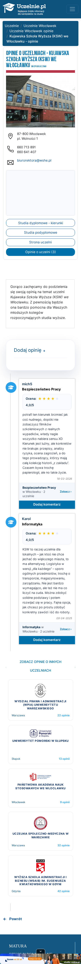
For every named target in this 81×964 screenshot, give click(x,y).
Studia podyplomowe (40, 232)
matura (18, 946)
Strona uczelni (40, 242)
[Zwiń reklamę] (40, 951)
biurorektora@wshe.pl (34, 160)
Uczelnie (12, 26)
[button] (43, 351)
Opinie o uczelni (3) (40, 252)
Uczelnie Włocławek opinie (31, 31)
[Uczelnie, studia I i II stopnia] (24, 9)
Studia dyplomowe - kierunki (40, 223)
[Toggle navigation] (72, 9)
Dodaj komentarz (47, 504)
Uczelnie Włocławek (40, 26)
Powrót (15, 919)
